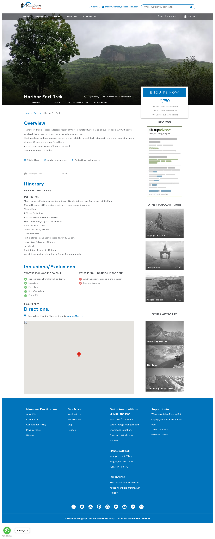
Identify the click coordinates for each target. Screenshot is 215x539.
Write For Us (74, 419)
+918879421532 (159, 429)
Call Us (94, 6)
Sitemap (30, 435)
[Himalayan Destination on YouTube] (124, 507)
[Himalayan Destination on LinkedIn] (133, 507)
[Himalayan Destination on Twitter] (82, 507)
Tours (57, 16)
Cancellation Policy (36, 424)
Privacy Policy (33, 429)
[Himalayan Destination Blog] (116, 507)
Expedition (41, 16)
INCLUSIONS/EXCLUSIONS (79, 102)
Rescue (72, 429)
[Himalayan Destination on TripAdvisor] (90, 507)
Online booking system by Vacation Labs (89, 518)
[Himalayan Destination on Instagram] (107, 507)
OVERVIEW (35, 102)
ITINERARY (57, 102)
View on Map (73, 316)
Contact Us (32, 419)
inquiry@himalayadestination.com (121, 6)
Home (26, 16)
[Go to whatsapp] (7, 530)
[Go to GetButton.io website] (7, 536)
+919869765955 (160, 434)
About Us (71, 16)
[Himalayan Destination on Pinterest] (99, 507)
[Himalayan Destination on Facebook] (73, 507)
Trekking (37, 113)
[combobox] (167, 7)
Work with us (74, 414)
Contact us (89, 16)
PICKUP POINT (100, 102)
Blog (70, 424)
